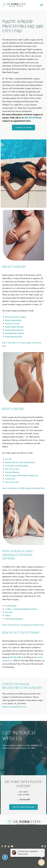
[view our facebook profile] (2, 846)
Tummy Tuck (10, 478)
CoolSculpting (10, 605)
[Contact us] (42, 846)
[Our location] (45, 846)
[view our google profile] (8, 846)
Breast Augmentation (13, 320)
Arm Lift (8, 459)
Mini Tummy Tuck (12, 469)
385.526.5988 (31, 117)
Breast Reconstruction (13, 336)
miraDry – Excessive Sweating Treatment (21, 609)
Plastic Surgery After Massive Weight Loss (21, 475)
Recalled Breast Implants (14, 333)
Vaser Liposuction (12, 482)
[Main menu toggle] (41, 5)
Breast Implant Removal (14, 326)
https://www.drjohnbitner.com (14, 706)
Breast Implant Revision (14, 330)
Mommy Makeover (12, 472)
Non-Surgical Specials (14, 618)
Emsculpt (8, 612)
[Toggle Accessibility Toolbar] (5, 857)
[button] (23, 127)
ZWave (7, 615)
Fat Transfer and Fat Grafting (16, 465)
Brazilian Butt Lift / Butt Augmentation (20, 462)
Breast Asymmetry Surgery (15, 317)
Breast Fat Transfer (12, 323)
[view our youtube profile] (12, 846)
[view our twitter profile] (5, 846)
